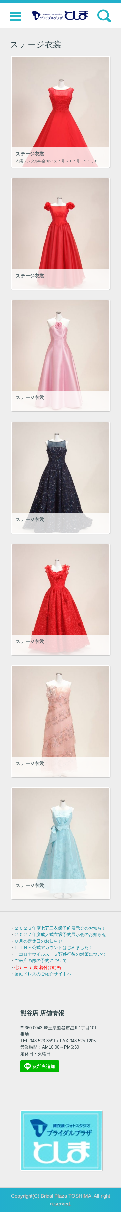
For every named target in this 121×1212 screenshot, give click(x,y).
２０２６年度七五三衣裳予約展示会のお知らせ (60, 928)
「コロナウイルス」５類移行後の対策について (60, 954)
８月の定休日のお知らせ (38, 941)
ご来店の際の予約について (40, 960)
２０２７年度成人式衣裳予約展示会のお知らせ (60, 934)
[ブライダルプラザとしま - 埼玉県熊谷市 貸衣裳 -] (60, 15)
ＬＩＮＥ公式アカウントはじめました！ (53, 947)
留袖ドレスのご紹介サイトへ (42, 973)
